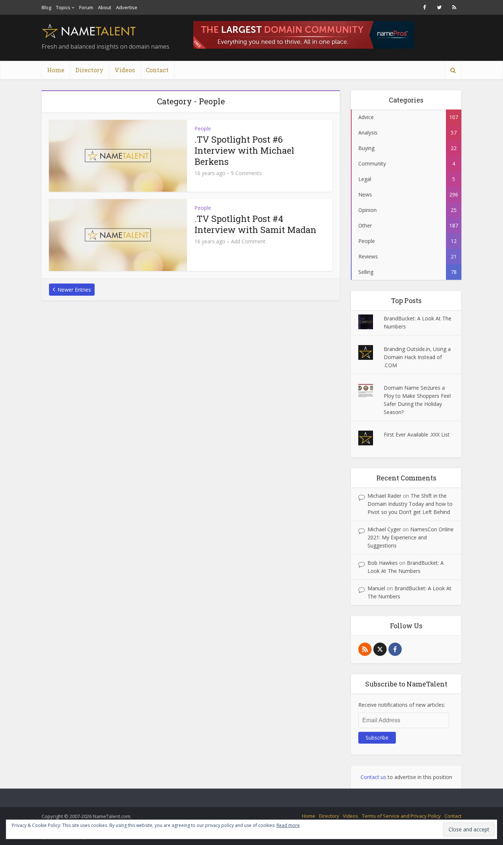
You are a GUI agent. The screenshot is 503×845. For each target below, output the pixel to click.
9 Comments (246, 173)
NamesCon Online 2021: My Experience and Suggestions (410, 537)
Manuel (376, 588)
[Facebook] (395, 649)
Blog (46, 7)
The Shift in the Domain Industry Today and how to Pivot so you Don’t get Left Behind (410, 503)
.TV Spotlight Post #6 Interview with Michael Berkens (244, 150)
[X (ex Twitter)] (380, 649)
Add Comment (248, 241)
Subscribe (377, 737)
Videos (125, 70)
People (202, 128)
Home (55, 70)
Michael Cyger (384, 529)
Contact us (373, 776)
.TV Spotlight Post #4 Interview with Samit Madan (255, 224)
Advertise (126, 7)
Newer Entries (74, 289)
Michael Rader (384, 495)
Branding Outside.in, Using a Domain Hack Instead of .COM (417, 357)
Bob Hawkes (382, 562)
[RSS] (365, 649)
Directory (89, 70)
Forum (86, 7)
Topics (63, 7)
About (104, 7)
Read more (288, 825)
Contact (157, 70)
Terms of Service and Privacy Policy (401, 816)
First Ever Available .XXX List (417, 434)
